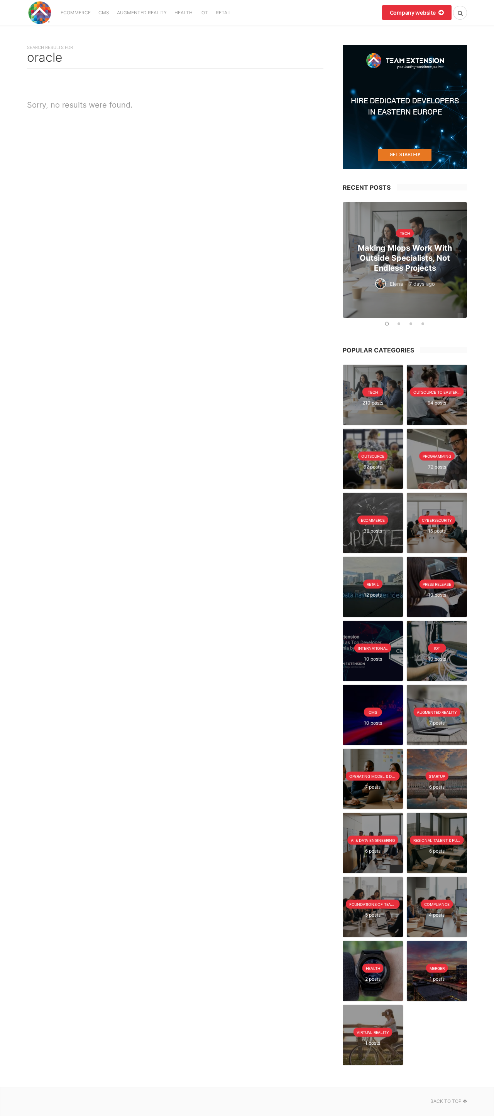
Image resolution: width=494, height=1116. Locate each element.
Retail (223, 12)
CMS (103, 12)
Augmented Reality (142, 12)
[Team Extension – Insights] (39, 12)
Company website (413, 12)
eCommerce (76, 12)
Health (183, 12)
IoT (204, 12)
